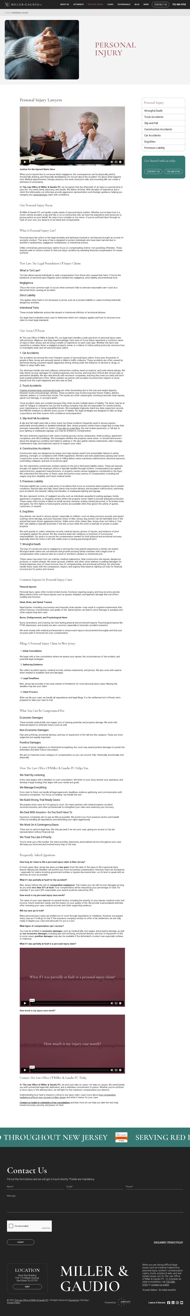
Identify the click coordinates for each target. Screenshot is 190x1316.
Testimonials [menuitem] (123, 4)
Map (27, 1287)
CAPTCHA (11, 1218)
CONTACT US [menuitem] (160, 4)
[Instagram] (177, 1302)
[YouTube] (181, 1302)
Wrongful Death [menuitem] (153, 110)
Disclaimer (160, 1242)
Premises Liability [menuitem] (154, 147)
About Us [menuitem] (64, 4)
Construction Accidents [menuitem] (158, 129)
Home (7, 13)
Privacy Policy (175, 1242)
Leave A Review (156, 1302)
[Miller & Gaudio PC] (23, 4)
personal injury (40, 195)
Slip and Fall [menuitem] (151, 123)
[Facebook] (168, 1302)
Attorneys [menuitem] (78, 4)
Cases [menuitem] (110, 4)
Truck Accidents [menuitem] (153, 116)
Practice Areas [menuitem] (95, 4)
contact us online (160, 1284)
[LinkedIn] (173, 1302)
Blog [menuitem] (137, 4)
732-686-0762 (179, 4)
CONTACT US (153, 171)
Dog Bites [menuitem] (150, 141)
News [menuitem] (146, 4)
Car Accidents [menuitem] (152, 135)
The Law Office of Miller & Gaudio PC (31, 1300)
